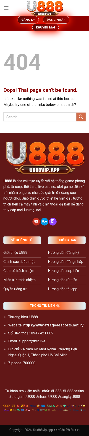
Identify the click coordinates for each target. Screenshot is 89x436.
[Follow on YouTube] (36, 222)
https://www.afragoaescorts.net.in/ (53, 325)
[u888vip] (44, 8)
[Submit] (81, 117)
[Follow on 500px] (44, 222)
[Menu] (6, 7)
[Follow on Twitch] (53, 222)
